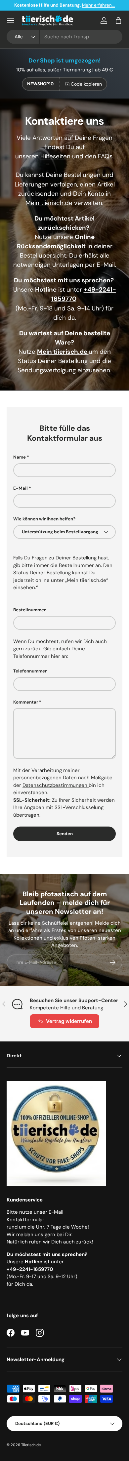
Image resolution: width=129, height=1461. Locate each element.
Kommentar (25, 702)
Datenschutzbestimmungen (55, 785)
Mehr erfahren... (98, 5)
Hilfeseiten (55, 156)
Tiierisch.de (31, 1444)
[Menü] (10, 20)
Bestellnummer (29, 610)
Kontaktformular (25, 1219)
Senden (65, 833)
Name (19, 457)
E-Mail (20, 488)
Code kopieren (86, 84)
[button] (118, 20)
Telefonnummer (30, 671)
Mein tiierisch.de (48, 203)
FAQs (105, 156)
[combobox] (64, 37)
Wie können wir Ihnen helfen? (44, 519)
